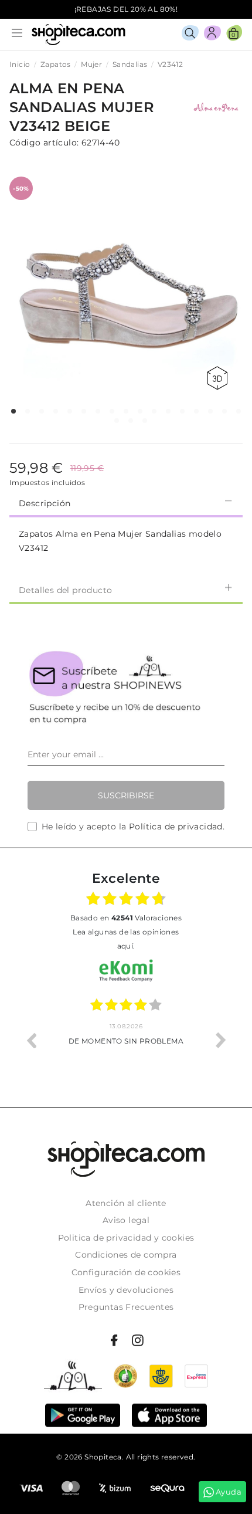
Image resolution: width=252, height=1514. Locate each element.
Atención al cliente (126, 1203)
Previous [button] (31, 1040)
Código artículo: (44, 142)
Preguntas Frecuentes (126, 1307)
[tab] (126, 502)
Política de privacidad (176, 826)
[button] (13, 411)
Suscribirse (126, 795)
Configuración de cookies (126, 1272)
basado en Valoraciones (126, 917)
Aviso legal (126, 1220)
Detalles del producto (65, 590)
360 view (219, 378)
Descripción (44, 503)
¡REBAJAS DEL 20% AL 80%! (126, 9)
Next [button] (221, 1040)
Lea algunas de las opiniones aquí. (126, 938)
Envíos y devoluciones (126, 1290)
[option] (126, 1040)
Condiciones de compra (125, 1254)
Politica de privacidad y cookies (126, 1237)
